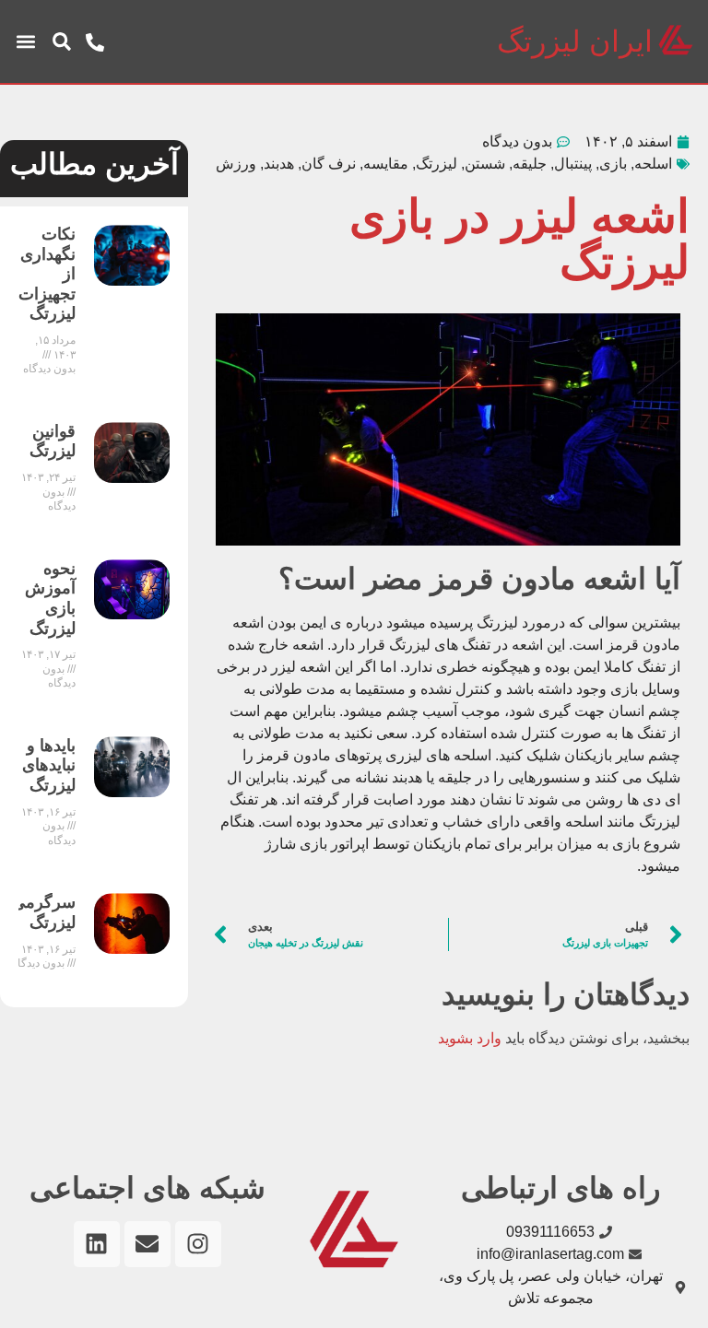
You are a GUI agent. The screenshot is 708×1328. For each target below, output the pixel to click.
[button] (61, 41)
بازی (613, 163)
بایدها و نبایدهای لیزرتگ (49, 765)
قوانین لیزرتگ (53, 441)
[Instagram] (198, 1244)
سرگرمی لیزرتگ (44, 912)
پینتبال (573, 163)
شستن (485, 163)
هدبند (279, 163)
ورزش (236, 163)
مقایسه (385, 163)
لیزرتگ (436, 163)
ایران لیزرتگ (575, 41)
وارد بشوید (470, 1038)
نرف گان (328, 163)
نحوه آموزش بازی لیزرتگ (50, 598)
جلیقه (530, 163)
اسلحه (653, 163)
